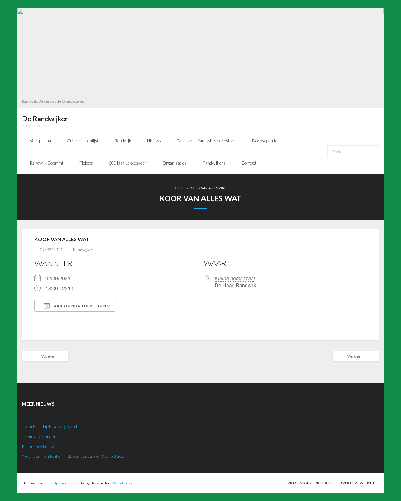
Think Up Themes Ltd (61, 483)
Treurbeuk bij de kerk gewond (49, 426)
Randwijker (83, 249)
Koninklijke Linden (39, 436)
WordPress (122, 483)
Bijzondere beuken (39, 446)
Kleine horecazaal (235, 278)
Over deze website (357, 483)
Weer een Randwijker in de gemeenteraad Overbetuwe (73, 456)
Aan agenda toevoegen (79, 306)
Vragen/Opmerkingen (309, 483)
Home (180, 188)
